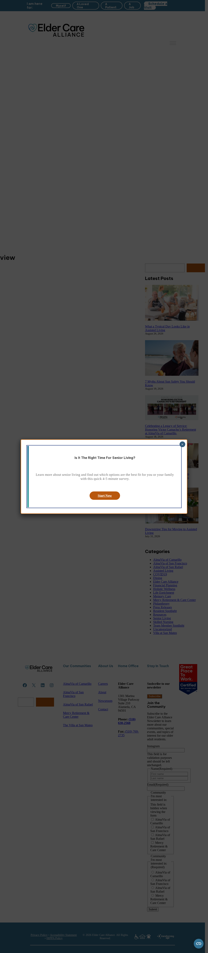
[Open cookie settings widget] (199, 944)
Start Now (105, 495)
